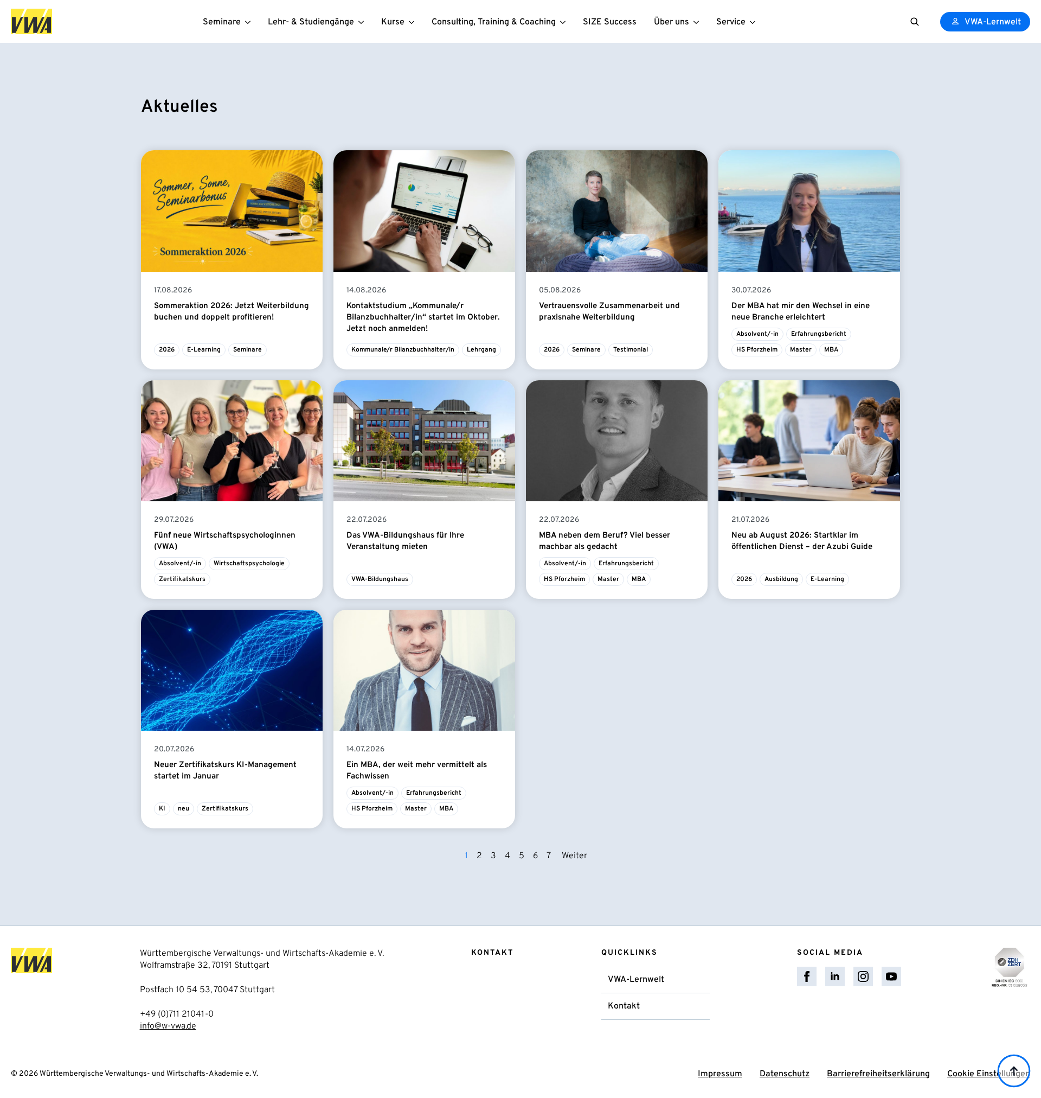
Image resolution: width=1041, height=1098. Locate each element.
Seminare (222, 22)
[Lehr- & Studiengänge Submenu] (363, 21)
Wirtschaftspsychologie (249, 563)
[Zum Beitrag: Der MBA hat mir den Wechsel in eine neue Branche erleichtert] (809, 210)
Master (801, 350)
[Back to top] (1014, 1071)
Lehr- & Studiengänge (311, 22)
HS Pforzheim (756, 350)
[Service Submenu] (755, 21)
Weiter (574, 856)
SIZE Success (610, 22)
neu (183, 809)
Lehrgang (481, 350)
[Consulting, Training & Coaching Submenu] (565, 21)
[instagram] (863, 976)
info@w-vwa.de (168, 1026)
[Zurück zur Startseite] (31, 21)
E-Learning (204, 350)
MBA (831, 350)
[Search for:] (915, 22)
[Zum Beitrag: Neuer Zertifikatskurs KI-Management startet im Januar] (232, 670)
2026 (167, 350)
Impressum (720, 1074)
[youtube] (891, 976)
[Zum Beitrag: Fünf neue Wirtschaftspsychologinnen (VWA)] (232, 440)
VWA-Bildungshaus (379, 579)
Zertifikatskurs (182, 579)
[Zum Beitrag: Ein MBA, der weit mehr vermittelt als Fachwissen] (424, 670)
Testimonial (630, 350)
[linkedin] (835, 976)
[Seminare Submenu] (250, 21)
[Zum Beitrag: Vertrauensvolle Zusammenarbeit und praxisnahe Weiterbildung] (617, 210)
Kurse (392, 22)
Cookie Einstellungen (988, 1074)
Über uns (671, 22)
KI (162, 809)
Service (731, 22)
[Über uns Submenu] (698, 21)
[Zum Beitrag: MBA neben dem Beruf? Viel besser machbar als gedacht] (617, 440)
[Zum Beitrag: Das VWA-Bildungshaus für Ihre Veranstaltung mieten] (424, 440)
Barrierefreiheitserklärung (878, 1074)
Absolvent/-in (757, 334)
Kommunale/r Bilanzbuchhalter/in (402, 350)
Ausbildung (781, 579)
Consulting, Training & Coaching (494, 22)
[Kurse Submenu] (413, 21)
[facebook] (807, 976)
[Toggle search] (915, 22)
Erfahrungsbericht (818, 334)
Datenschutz (784, 1074)
